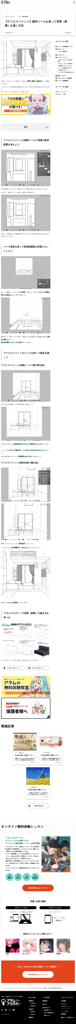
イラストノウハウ (62, 57)
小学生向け (33, 1003)
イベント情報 (62, 51)
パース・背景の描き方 (64, 67)
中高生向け (33, 1006)
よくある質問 (46, 997)
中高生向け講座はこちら (38, 668)
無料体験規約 (63, 1004)
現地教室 (63, 1014)
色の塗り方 (61, 70)
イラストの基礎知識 (62, 80)
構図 (64, 94)
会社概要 (63, 1000)
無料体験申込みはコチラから (38, 888)
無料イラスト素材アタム (67, 1017)
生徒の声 (33, 1014)
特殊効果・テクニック (64, 65)
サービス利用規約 (64, 1011)
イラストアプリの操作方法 (65, 72)
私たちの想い (32, 997)
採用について (47, 1015)
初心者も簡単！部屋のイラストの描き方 (53, 755)
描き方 (57, 91)
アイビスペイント (64, 91)
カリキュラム (60, 55)
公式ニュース (60, 49)
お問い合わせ (46, 1007)
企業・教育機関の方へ (49, 1012)
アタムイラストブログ (12, 988)
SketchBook (58, 94)
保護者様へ (45, 1000)
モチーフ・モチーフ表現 (64, 63)
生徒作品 (33, 1011)
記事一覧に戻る (39, 805)
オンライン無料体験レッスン (65, 46)
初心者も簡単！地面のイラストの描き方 (27, 755)
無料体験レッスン (48, 1010)
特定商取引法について (65, 1006)
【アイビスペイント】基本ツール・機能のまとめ (16, 91)
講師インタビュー (62, 75)
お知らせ (44, 1004)
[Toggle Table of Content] (45, 127)
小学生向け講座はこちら (13, 668)
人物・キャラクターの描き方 (65, 59)
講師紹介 (31, 1017)
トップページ (5, 988)
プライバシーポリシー (65, 1008)
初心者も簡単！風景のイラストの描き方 (40, 789)
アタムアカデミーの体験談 (64, 78)
